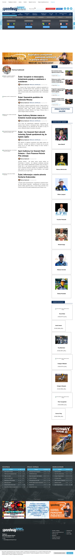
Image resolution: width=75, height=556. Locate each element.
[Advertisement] (37, 41)
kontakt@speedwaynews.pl (10, 539)
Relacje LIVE (68, 17)
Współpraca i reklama (12, 2)
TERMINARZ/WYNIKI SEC (63, 14)
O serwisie (4, 2)
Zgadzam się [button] (69, 553)
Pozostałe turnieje (8, 17)
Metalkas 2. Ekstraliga (34, 14)
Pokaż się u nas (55, 533)
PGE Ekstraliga (20, 14)
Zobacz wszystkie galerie (62, 110)
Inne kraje (70, 14)
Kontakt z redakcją (55, 530)
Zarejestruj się (69, 530)
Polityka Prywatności (56, 537)
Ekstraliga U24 (27, 14)
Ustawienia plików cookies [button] (59, 553)
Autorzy (20, 2)
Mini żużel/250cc (19, 17)
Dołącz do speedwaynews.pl (43, 2)
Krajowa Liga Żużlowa (44, 14)
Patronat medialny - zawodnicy (59, 121)
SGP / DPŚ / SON (51, 14)
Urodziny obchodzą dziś (58, 302)
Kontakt (25, 2)
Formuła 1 (60, 17)
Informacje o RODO (56, 538)
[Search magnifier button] (35, 8)
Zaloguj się (53, 2)
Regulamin (54, 535)
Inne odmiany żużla (30, 17)
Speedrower (41, 17)
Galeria (54, 66)
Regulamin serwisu (32, 2)
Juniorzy (14, 13)
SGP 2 (56, 14)
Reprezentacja (6, 13)
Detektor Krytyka (51, 17)
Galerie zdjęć (69, 533)
